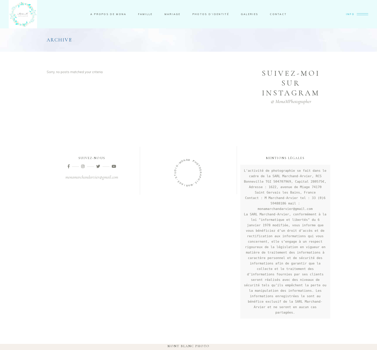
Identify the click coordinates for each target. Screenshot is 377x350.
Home (323, 40)
